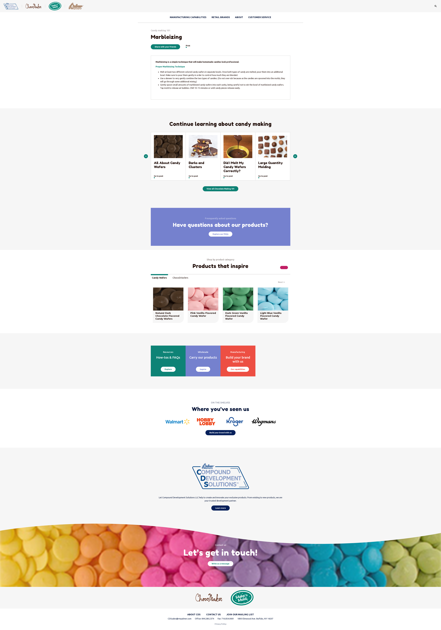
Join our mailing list (240, 614)
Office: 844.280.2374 (204, 618)
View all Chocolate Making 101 (220, 189)
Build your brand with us (220, 433)
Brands (221, 17)
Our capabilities (238, 369)
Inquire (203, 369)
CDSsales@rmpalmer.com (179, 618)
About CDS (194, 614)
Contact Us (213, 614)
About (239, 17)
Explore (168, 369)
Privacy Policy (220, 624)
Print (188, 46)
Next (280, 282)
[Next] (295, 156)
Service (259, 17)
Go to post (158, 176)
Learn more (220, 508)
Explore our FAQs (220, 234)
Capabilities (188, 17)
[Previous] (146, 156)
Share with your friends (165, 47)
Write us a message (220, 564)
